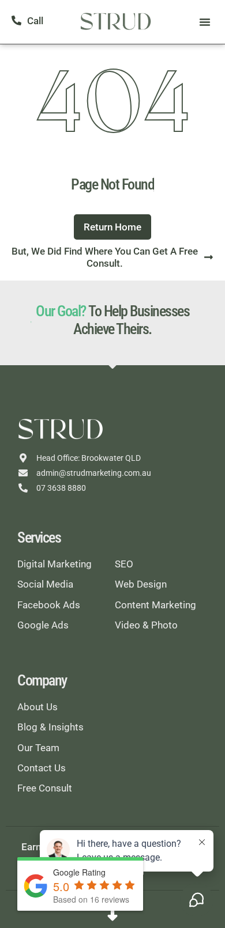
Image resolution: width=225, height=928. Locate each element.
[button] (204, 22)
